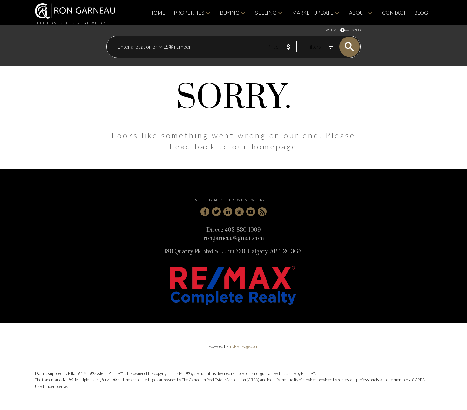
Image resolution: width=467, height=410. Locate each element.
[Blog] (262, 211)
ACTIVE (332, 30)
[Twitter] (216, 211)
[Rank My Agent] (239, 211)
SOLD (356, 30)
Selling (265, 13)
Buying (229, 13)
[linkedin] (227, 211)
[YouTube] (250, 211)
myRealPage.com (243, 346)
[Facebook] (204, 211)
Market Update (312, 13)
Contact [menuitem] (394, 13)
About (357, 13)
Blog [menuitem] (421, 13)
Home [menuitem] (157, 13)
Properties (189, 13)
